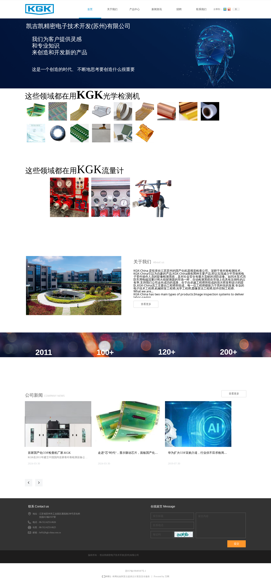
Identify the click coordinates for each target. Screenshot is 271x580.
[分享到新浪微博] (229, 9)
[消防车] (69, 197)
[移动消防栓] (152, 197)
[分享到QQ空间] (225, 9)
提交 (236, 543)
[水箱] (110, 197)
